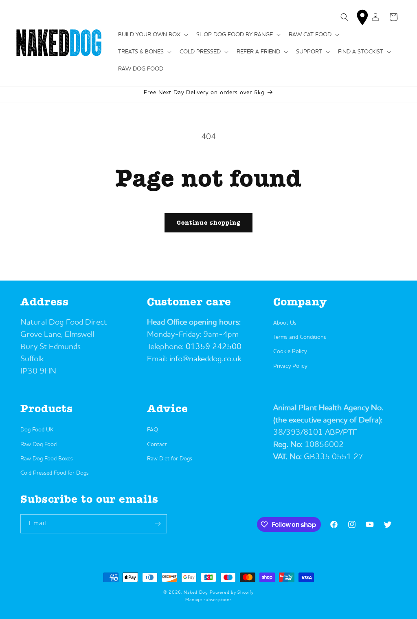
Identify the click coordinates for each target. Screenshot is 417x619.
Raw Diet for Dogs (169, 459)
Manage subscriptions (208, 600)
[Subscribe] (158, 523)
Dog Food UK (36, 430)
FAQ (152, 430)
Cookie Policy (290, 351)
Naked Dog (196, 592)
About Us (284, 323)
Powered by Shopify (232, 592)
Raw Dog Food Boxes (46, 459)
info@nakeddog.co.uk (205, 359)
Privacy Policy (290, 366)
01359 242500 (213, 347)
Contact (157, 444)
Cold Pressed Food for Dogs (54, 473)
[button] (152, 34)
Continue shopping (208, 222)
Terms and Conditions (299, 337)
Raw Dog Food (38, 444)
